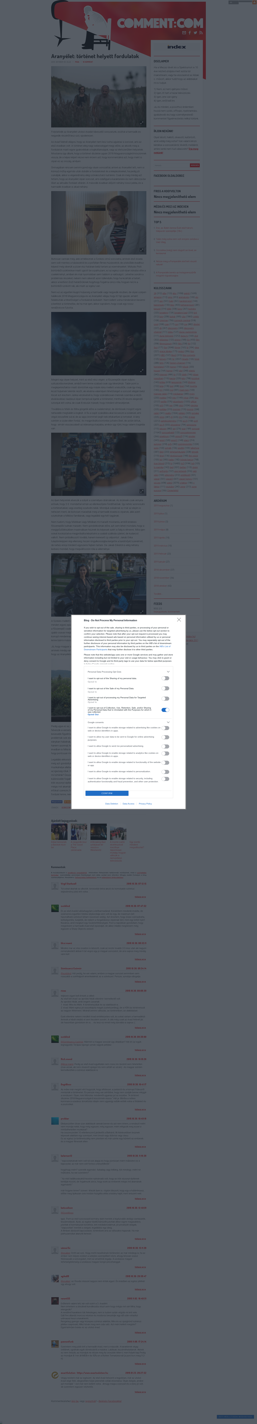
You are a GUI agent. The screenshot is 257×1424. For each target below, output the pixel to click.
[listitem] (128, 671)
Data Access (128, 803)
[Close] (180, 620)
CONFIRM (107, 793)
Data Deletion (111, 803)
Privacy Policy (145, 803)
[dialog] (128, 712)
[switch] (165, 678)
